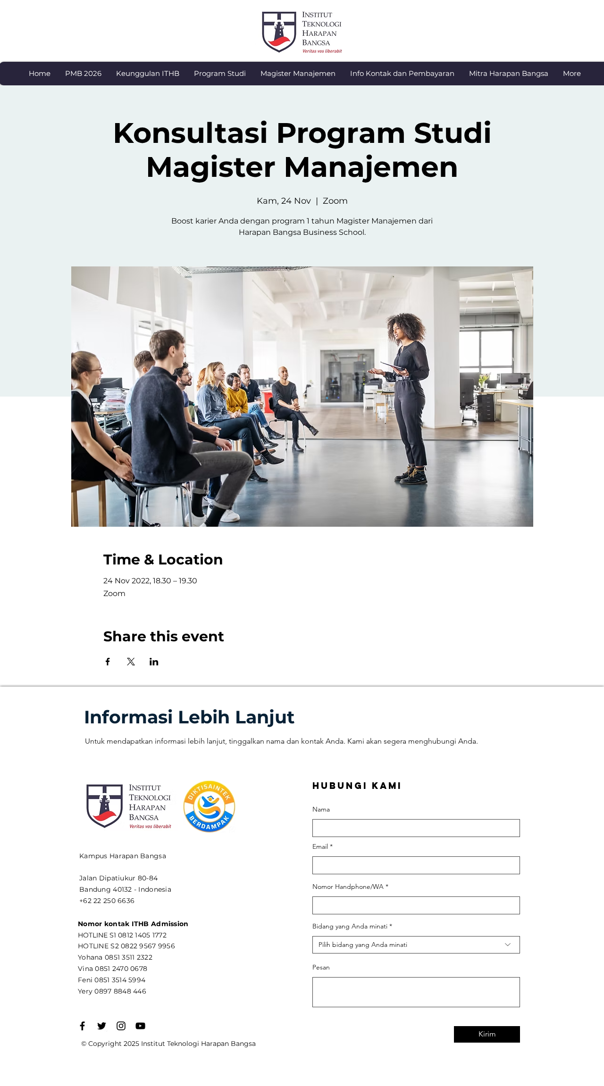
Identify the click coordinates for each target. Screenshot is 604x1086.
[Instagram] (121, 1026)
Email (320, 846)
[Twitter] (102, 1026)
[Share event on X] (130, 661)
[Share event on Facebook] (107, 661)
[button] (147, 73)
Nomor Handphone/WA (348, 886)
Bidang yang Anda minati (349, 926)
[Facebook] (82, 1026)
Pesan (321, 967)
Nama (321, 809)
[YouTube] (140, 1026)
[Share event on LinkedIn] (154, 661)
